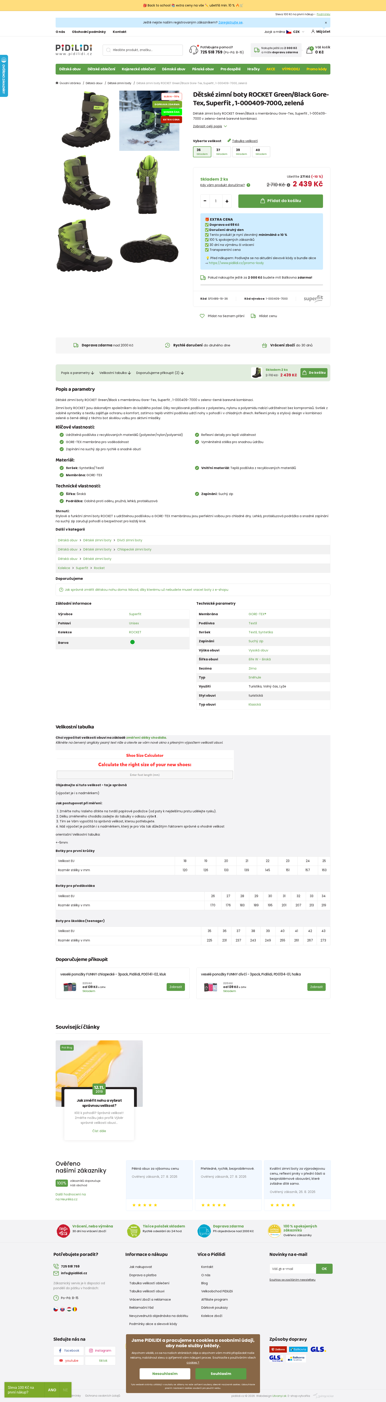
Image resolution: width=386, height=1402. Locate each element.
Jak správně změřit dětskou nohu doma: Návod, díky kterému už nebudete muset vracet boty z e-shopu (146, 589)
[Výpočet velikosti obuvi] (145, 764)
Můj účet (323, 31)
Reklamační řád (141, 1307)
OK (324, 1268)
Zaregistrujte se (230, 22)
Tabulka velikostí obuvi (146, 1291)
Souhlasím (221, 1373)
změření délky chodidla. (146, 737)
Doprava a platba (142, 1275)
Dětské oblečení (101, 69)
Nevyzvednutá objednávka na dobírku (158, 1316)
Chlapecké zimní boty (134, 549)
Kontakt (119, 32)
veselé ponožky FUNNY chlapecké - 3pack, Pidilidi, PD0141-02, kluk (113, 974)
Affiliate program (214, 1299)
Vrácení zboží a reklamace (150, 1299)
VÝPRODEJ (291, 69)
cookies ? (193, 1362)
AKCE (270, 69)
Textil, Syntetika (261, 632)
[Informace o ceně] (288, 185)
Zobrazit (324, 14)
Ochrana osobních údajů (102, 1396)
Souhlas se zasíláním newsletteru (292, 1280)
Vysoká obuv (258, 650)
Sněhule (255, 677)
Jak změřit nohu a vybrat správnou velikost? (99, 1103)
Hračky (253, 69)
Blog (204, 1283)
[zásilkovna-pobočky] (279, 1350)
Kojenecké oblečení (138, 69)
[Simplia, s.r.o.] (323, 1396)
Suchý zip (256, 641)
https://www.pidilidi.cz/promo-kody (236, 263)
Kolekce (64, 568)
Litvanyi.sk (279, 1396)
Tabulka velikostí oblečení (149, 1283)
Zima (252, 668)
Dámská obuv (173, 69)
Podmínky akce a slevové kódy (153, 1324)
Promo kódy (316, 69)
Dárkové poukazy (214, 1307)
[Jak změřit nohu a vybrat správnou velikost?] (99, 1073)
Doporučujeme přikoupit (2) (158, 373)
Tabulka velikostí (245, 141)
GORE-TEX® (257, 614)
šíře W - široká (260, 659)
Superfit (82, 568)
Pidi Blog (67, 1047)
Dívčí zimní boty (129, 540)
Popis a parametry (75, 373)
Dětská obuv (70, 69)
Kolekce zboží (211, 1316)
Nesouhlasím (165, 1373)
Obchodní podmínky (89, 32)
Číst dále (99, 1131)
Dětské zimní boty (119, 83)
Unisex (134, 623)
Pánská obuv (203, 69)
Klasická (255, 704)
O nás (60, 32)
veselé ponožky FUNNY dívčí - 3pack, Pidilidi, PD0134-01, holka (251, 974)
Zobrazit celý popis (207, 126)
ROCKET (135, 632)
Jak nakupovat (140, 1267)
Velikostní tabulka (113, 373)
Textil (253, 623)
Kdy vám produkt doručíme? (222, 185)
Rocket (99, 568)
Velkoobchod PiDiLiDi (217, 1291)
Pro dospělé (230, 69)
